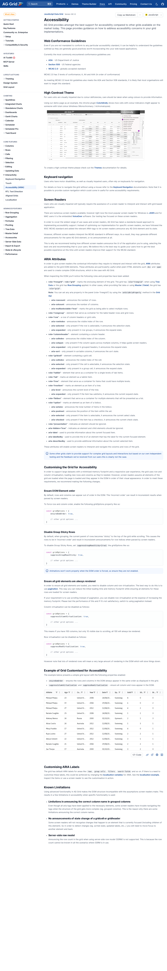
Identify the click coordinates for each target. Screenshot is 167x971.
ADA (50, 60)
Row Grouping (74, 285)
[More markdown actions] (139, 15)
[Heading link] (89, 41)
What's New (10, 14)
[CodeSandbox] (157, 754)
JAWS (152, 213)
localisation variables (113, 775)
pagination (53, 589)
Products (60, 4)
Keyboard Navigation (123, 187)
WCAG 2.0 (53, 68)
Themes (98, 167)
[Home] (12, 4)
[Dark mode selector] (157, 4)
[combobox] (153, 15)
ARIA (148, 263)
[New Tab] (152, 754)
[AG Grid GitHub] (163, 3)
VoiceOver (77, 216)
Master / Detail (142, 285)
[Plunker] (161, 754)
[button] (40, 3)
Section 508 (54, 64)
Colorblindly (102, 103)
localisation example (149, 775)
